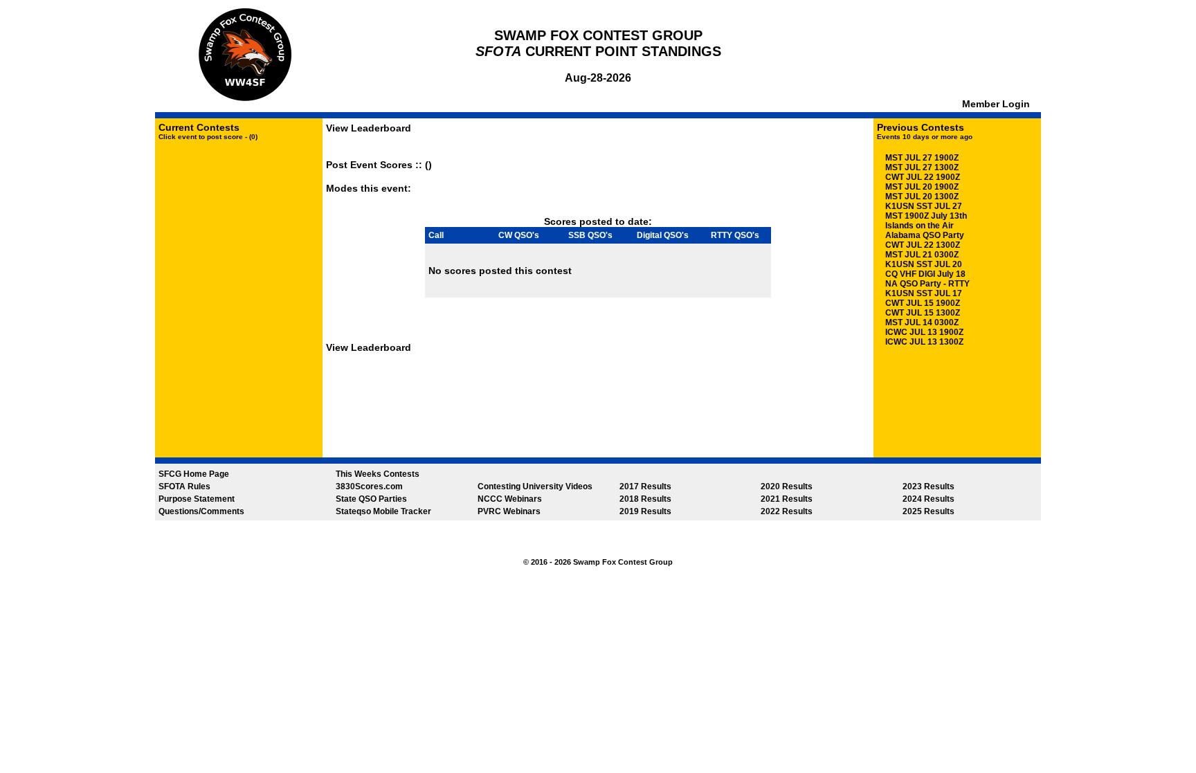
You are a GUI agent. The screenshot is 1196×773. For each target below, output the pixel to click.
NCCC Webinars (510, 499)
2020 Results (787, 486)
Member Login (997, 103)
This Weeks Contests (377, 474)
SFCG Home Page (193, 474)
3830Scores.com (369, 486)
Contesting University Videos (535, 486)
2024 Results (928, 499)
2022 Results (787, 511)
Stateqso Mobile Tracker (383, 511)
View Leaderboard (368, 128)
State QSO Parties (371, 499)
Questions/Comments (201, 511)
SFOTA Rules (184, 486)
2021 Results (787, 499)
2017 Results (645, 486)
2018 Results (645, 499)
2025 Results (928, 511)
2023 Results (928, 486)
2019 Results (645, 511)
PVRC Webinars (509, 511)
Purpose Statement (196, 499)
